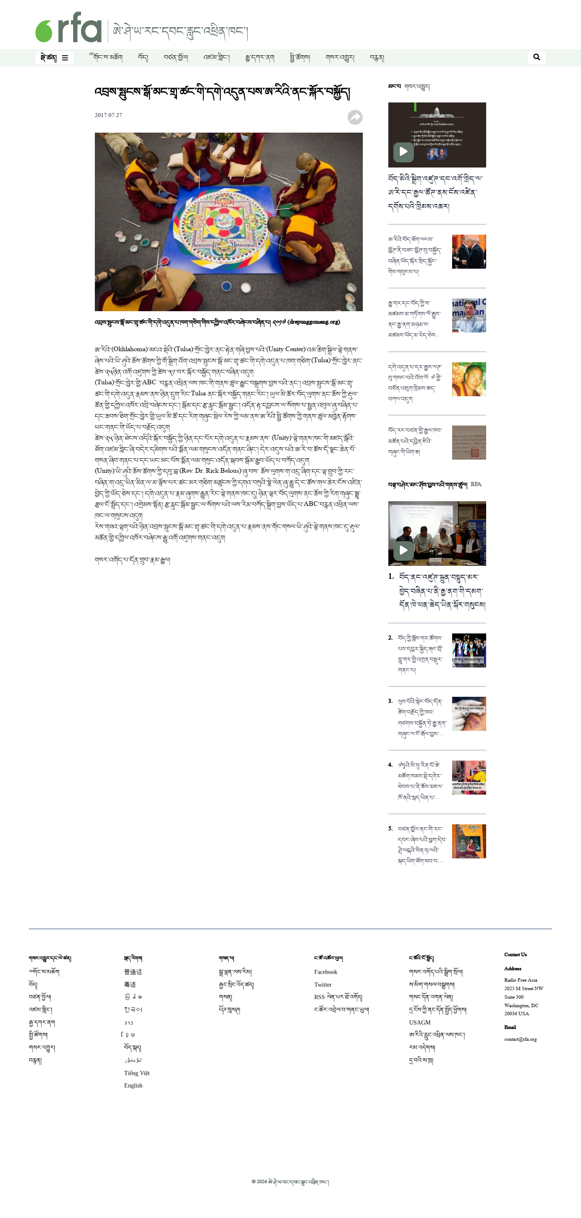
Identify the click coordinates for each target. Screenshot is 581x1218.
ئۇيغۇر (133, 1060)
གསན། (225, 997)
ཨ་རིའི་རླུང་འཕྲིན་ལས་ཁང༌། (437, 1035)
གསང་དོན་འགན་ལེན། (431, 997)
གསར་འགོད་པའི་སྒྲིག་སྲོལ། (436, 972)
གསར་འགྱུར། (340, 58)
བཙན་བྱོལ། (176, 58)
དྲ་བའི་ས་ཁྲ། (421, 1060)
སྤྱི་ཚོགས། (300, 58)
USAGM (419, 1022)
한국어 (133, 1010)
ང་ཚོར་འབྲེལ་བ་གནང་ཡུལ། (341, 1010)
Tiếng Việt (137, 1073)
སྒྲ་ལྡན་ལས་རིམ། (235, 972)
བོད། (143, 58)
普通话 (133, 972)
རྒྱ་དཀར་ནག (259, 58)
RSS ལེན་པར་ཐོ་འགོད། (338, 997)
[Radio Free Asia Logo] (141, 28)
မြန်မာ (133, 997)
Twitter (323, 985)
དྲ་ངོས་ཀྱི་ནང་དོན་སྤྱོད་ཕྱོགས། (438, 1010)
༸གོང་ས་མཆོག (105, 58)
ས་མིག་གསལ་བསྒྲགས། (432, 985)
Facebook (325, 972)
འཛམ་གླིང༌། (217, 58)
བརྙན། (377, 58)
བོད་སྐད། (132, 1048)
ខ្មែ (130, 1035)
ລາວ (128, 1022)
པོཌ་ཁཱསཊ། (229, 1010)
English (133, 1085)
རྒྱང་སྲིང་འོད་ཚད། (236, 985)
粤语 (130, 985)
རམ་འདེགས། (422, 1048)
